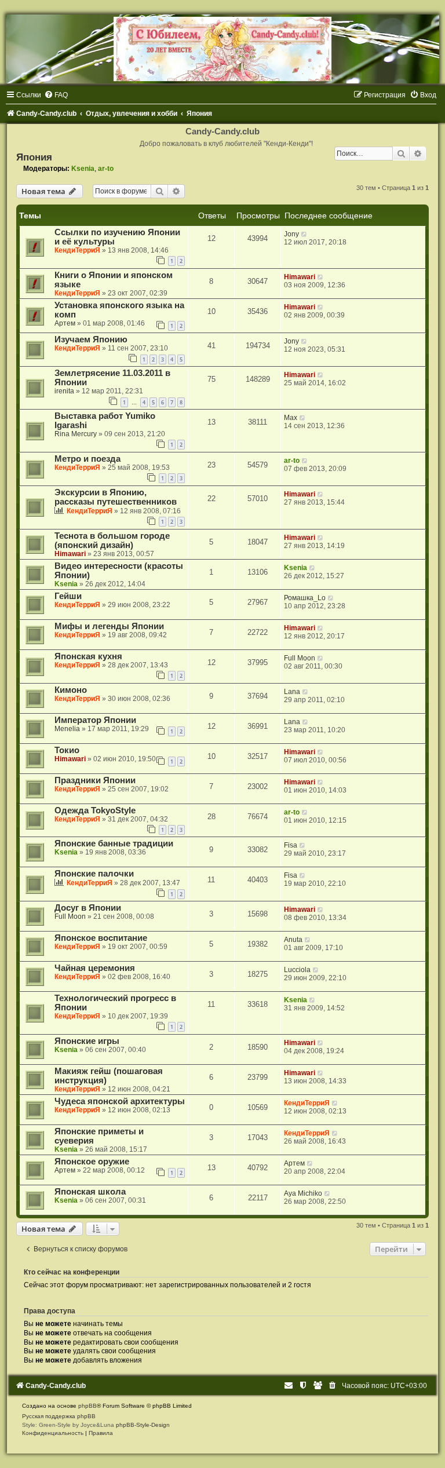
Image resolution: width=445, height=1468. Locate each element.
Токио (66, 750)
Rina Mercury (75, 434)
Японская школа (90, 1191)
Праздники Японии (95, 780)
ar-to (106, 169)
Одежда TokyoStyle (95, 810)
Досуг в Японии (87, 907)
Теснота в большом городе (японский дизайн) (112, 540)
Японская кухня (88, 656)
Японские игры (86, 1041)
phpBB (87, 1406)
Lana (292, 692)
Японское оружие (91, 1161)
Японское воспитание (100, 938)
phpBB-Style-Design (143, 1425)
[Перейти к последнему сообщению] (304, 234)
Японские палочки (94, 873)
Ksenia (82, 169)
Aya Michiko (303, 1193)
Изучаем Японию (90, 339)
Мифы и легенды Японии (109, 626)
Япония (34, 157)
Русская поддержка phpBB (59, 1416)
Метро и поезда (87, 458)
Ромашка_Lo (305, 598)
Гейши (68, 596)
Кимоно (70, 690)
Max (290, 418)
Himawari (299, 277)
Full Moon (299, 658)
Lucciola (297, 970)
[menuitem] (56, 95)
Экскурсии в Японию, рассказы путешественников (115, 497)
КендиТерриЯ (77, 250)
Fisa (290, 845)
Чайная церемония (94, 968)
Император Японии (95, 720)
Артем (64, 323)
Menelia (67, 729)
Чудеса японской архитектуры (119, 1101)
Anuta (293, 940)
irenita (64, 391)
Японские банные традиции (113, 843)
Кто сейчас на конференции (71, 1272)
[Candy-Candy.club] (222, 48)
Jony (291, 234)
